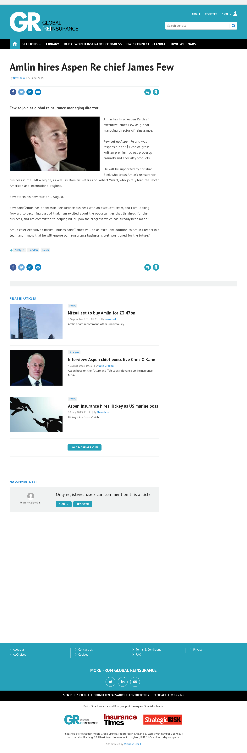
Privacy (197, 649)
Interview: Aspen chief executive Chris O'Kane (111, 359)
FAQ (138, 654)
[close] (159, 84)
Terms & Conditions (148, 649)
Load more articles (84, 447)
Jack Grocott (106, 365)
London (33, 250)
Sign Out (83, 695)
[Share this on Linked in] (29, 92)
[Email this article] (38, 92)
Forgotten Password (109, 695)
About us (19, 649)
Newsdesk (19, 78)
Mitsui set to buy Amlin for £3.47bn (101, 313)
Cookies (83, 654)
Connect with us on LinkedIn (123, 682)
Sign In (226, 14)
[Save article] (155, 92)
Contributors (139, 695)
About (196, 14)
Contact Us (85, 649)
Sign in (111, 84)
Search (233, 26)
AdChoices (19, 654)
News (45, 250)
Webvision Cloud (132, 743)
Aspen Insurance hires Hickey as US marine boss (113, 406)
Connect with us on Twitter (110, 682)
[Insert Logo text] (44, 30)
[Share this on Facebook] (13, 92)
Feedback (159, 695)
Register (211, 14)
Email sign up (135, 682)
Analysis (19, 250)
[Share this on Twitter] (21, 92)
